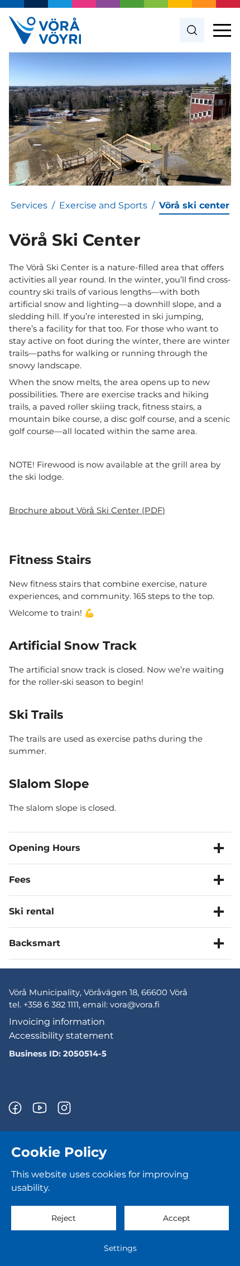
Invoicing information (57, 1021)
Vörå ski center (194, 205)
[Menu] (222, 30)
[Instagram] (64, 1107)
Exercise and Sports (103, 205)
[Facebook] (15, 1107)
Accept (176, 1218)
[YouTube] (39, 1107)
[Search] (192, 30)
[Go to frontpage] (45, 30)
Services (29, 205)
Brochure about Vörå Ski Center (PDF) (87, 510)
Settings (120, 1248)
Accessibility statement (61, 1035)
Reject (63, 1218)
